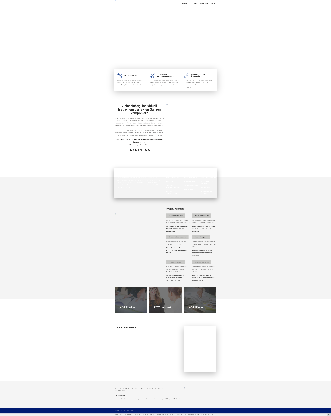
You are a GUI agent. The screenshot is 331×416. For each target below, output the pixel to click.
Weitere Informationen (203, 414)
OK (212, 414)
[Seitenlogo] (123, 3)
